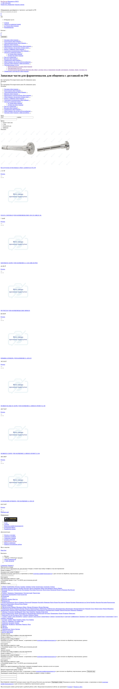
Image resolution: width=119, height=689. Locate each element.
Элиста (12, 629)
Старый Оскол (100, 616)
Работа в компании (10, 543)
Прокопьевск (54, 613)
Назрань (16, 608)
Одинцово (11, 612)
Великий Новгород (8, 590)
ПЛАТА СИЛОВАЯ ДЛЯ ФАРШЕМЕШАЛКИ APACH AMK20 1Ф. (21, 215)
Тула (27, 619)
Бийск (42, 588)
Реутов (10, 615)
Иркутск (15, 599)
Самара (9, 616)
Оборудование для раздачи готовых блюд (16, 97)
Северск (52, 616)
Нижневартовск (60, 608)
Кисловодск (61, 602)
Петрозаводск (23, 613)
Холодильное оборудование (12, 90)
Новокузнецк (99, 608)
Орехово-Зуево (40, 612)
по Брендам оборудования (15, 105)
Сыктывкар (9, 618)
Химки (17, 623)
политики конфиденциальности (42, 573)
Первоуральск (10, 613)
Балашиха (10, 588)
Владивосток (18, 590)
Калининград (10, 602)
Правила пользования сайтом (13, 544)
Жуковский (5, 596)
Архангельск (39, 586)
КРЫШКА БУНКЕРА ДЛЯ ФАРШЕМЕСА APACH (16, 358)
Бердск (32, 588)
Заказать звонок (5, 642)
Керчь (52, 602)
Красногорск (111, 602)
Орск (46, 612)
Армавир (28, 586)
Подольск (47, 613)
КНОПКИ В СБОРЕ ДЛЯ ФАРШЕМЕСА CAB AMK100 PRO (19, 263)
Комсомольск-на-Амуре (83, 602)
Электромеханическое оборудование (15, 92)
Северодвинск (45, 616)
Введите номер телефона (24, 668)
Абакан (4, 586)
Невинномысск (34, 608)
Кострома (104, 602)
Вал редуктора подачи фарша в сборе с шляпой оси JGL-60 (18, 167)
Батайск (21, 588)
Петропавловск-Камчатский (35, 613)
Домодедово (36, 593)
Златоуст (4, 597)
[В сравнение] (3, 177)
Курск (21, 604)
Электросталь (6, 629)
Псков (60, 613)
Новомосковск (5, 610)
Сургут (115, 616)
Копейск (93, 602)
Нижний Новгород (79, 608)
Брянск (60, 588)
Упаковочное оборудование (12, 109)
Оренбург (32, 612)
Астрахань (46, 586)
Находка (27, 608)
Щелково (5, 627)
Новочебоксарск (32, 610)
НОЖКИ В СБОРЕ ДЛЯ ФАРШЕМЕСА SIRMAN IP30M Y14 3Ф (20, 453)
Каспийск (41, 602)
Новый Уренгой (60, 610)
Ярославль (10, 632)
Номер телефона (5, 570)
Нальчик (22, 608)
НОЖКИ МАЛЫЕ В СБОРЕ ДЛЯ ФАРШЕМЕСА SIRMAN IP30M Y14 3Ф (23, 406)
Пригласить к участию (7, 575)
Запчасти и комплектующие (12, 24)
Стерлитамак (109, 616)
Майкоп (13, 607)
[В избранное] (1, 177)
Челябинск (12, 624)
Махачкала (19, 607)
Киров (56, 602)
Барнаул (16, 588)
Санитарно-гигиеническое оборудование (16, 100)
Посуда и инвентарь (10, 106)
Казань (4, 602)
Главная (6, 22)
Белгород (26, 588)
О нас (6, 522)
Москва (29, 607)
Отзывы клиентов (9, 539)
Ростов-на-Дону (17, 615)
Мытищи (46, 607)
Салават (4, 616)
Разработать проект (10, 529)
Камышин (35, 602)
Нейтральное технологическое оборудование (17, 95)
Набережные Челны (8, 608)
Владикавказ (26, 590)
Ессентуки (24, 594)
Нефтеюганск (51, 608)
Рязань (36, 615)
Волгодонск (46, 590)
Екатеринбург (13, 594)
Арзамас (22, 586)
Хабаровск (5, 623)
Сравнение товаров (10, 538)
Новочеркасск (41, 610)
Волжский (53, 590)
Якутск (4, 632)
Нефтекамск (43, 608)
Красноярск (10, 604)
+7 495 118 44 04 (9, 561)
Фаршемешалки (9, 27)
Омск (24, 612)
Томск (24, 619)
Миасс (25, 607)
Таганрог (4, 619)
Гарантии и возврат (10, 536)
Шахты (4, 626)
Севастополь (37, 616)
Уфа (22, 621)
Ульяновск (11, 621)
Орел (27, 612)
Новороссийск (14, 610)
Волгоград (39, 590)
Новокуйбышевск (108, 608)
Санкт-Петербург (17, 616)
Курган (17, 604)
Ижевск (10, 599)
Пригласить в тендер (10, 541)
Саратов (30, 616)
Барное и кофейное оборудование (14, 98)
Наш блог (3, 550)
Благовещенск (49, 588)
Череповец (18, 624)
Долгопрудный (27, 593)
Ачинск (52, 586)
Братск (56, 588)
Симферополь (74, 616)
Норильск (73, 610)
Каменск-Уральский (25, 602)
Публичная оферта (9, 527)
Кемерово (47, 602)
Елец (18, 594)
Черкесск (25, 624)
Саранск (24, 616)
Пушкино (65, 613)
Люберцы (10, 605)
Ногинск (67, 610)
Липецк (4, 605)
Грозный (4, 591)
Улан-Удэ (4, 621)
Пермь (16, 613)
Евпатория (5, 594)
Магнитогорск (6, 607)
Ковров (68, 602)
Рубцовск (25, 615)
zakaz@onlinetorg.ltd (10, 559)
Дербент (4, 593)
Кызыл (25, 604)
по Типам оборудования (11, 26)
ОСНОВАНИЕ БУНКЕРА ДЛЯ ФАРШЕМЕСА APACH (17, 501)
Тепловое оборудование (11, 89)
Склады (6, 524)
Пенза (4, 613)
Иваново (4, 599)
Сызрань (3, 618)
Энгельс (17, 629)
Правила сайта (78, 687)
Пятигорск (72, 613)
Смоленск (82, 616)
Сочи (87, 616)
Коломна (73, 602)
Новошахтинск (50, 610)
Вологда (59, 590)
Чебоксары (5, 624)
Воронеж (65, 590)
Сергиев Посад (59, 616)
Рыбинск (31, 615)
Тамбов (10, 619)
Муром (41, 607)
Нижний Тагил (89, 608)
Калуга (17, 602)
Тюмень (31, 619)
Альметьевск (10, 586)
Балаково (4, 588)
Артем (33, 586)
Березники (37, 588)
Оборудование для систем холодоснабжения (17, 111)
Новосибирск (23, 610)
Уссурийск (17, 621)
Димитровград (18, 593)
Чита (29, 624)
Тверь (14, 619)
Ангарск (17, 586)
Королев (98, 602)
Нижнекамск (69, 608)
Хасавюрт (12, 623)
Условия (69, 687)
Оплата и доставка (9, 535)
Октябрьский (18, 612)
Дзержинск (10, 593)
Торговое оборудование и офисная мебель (16, 112)
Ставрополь (92, 616)
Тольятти (19, 619)
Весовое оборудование (11, 108)
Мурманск (35, 607)
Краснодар (4, 604)
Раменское (5, 615)
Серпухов (67, 616)
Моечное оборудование (11, 94)
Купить (3, 174)
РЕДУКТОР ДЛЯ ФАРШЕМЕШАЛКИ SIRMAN (15, 310)
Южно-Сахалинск (7, 630)
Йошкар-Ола (6, 601)
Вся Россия (71, 590)
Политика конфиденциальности (13, 526)
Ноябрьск (79, 610)
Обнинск (4, 612)
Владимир (33, 590)
